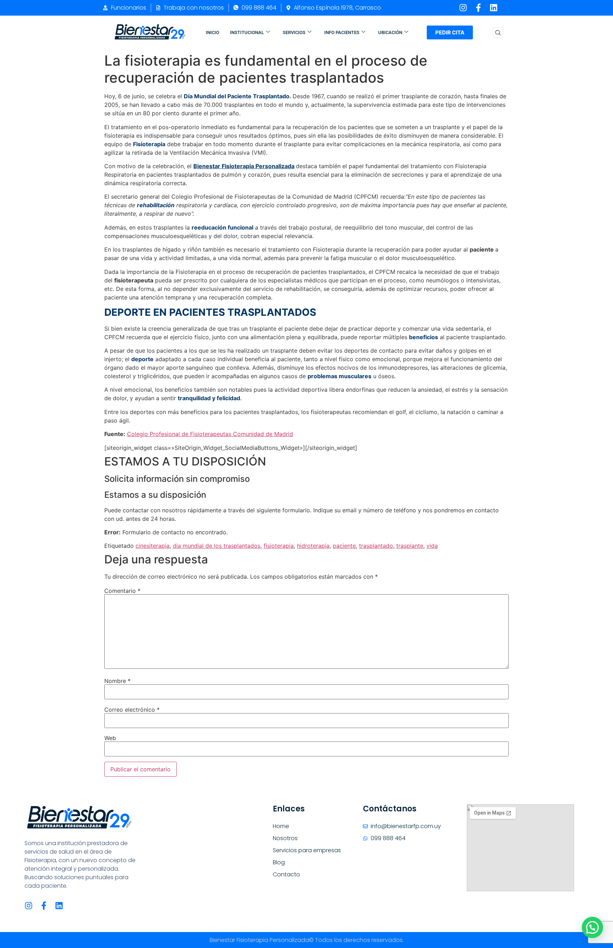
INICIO (212, 32)
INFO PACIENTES (341, 32)
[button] (498, 32)
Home (281, 826)
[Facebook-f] (478, 8)
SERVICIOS (294, 32)
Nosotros (285, 838)
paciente (344, 545)
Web (110, 738)
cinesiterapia (153, 545)
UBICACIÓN (390, 32)
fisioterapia (279, 545)
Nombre (117, 681)
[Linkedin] (494, 8)
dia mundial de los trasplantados (216, 545)
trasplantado (376, 545)
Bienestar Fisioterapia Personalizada (243, 166)
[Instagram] (463, 8)
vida (432, 545)
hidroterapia (313, 545)
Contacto (286, 874)
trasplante (409, 545)
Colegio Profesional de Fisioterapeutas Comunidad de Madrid (210, 433)
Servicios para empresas (307, 850)
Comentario (122, 591)
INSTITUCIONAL (247, 32)
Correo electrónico (132, 709)
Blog (279, 862)
